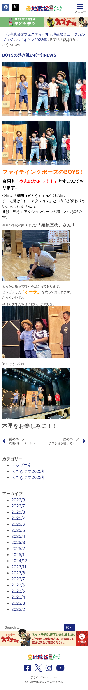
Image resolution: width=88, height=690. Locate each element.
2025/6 (18, 524)
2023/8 (18, 572)
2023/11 (18, 566)
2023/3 (18, 603)
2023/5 (18, 591)
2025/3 (18, 542)
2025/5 (18, 530)
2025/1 (17, 554)
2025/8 (18, 512)
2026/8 (18, 500)
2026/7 (18, 506)
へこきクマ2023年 (28, 477)
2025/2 (18, 548)
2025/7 (18, 518)
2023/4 (18, 597)
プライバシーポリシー (44, 677)
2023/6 (18, 585)
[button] (5, 7)
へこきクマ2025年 (28, 471)
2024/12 (19, 560)
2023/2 (18, 609)
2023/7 (18, 579)
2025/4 (18, 536)
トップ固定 (21, 465)
